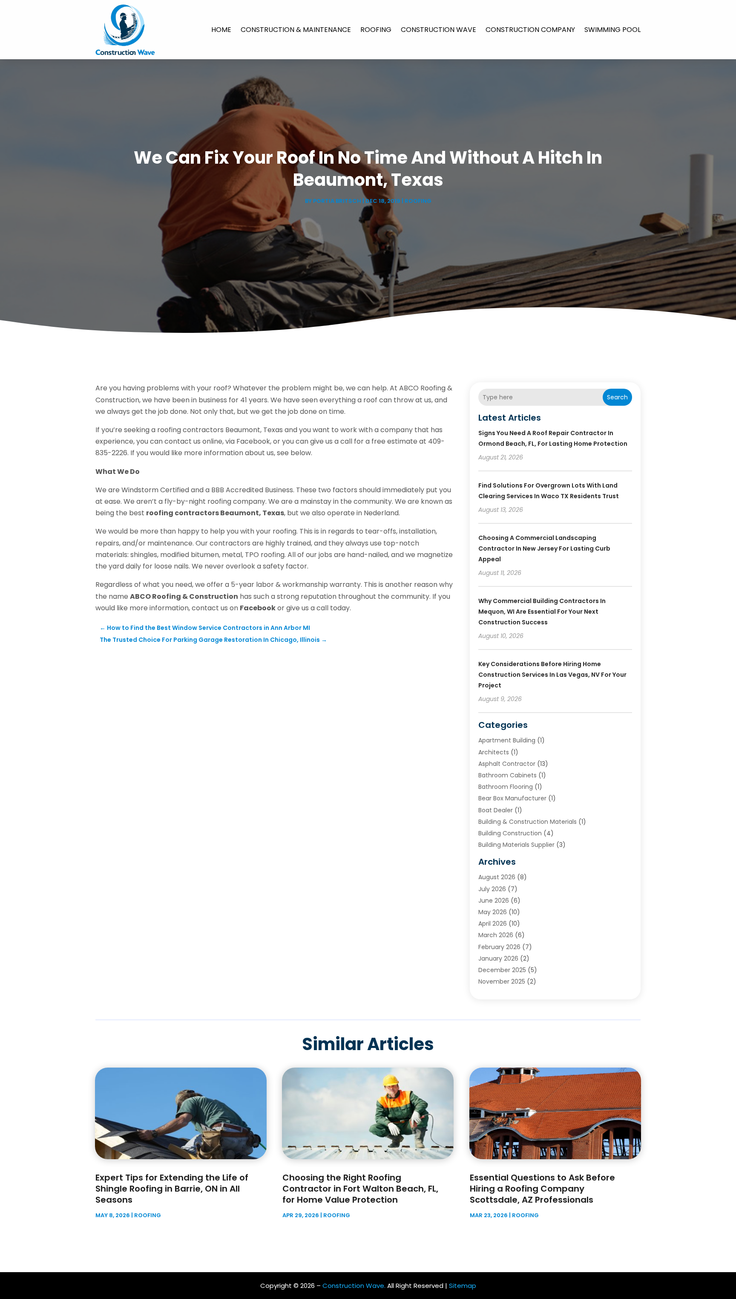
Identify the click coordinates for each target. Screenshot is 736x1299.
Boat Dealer (495, 810)
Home (221, 30)
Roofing (375, 30)
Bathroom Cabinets (507, 775)
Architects (493, 752)
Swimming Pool (612, 30)
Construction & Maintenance (296, 30)
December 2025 (502, 970)
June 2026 (493, 900)
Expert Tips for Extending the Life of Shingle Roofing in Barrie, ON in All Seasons (171, 1189)
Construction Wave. (353, 1285)
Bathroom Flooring (505, 786)
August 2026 (496, 877)
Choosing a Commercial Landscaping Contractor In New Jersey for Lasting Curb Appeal (544, 548)
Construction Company (530, 30)
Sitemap (462, 1285)
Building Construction (510, 833)
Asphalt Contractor (506, 763)
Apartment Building (506, 740)
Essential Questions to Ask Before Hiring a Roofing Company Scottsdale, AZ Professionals (542, 1189)
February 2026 (499, 947)
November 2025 (501, 981)
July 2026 (492, 889)
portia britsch (337, 201)
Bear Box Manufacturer (512, 798)
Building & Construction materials (527, 821)
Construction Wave (438, 30)
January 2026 (498, 958)
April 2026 (492, 923)
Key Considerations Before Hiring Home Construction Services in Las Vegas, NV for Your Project (552, 675)
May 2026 (492, 912)
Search (617, 397)
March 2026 (495, 935)
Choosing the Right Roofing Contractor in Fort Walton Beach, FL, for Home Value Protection (360, 1189)
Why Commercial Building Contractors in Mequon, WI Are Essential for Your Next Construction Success (542, 611)
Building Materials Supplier (516, 844)
